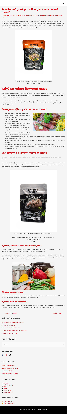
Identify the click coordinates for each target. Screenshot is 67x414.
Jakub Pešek (43, 409)
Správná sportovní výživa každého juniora (12, 322)
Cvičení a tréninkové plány (8, 365)
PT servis (32, 409)
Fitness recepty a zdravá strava (11, 15)
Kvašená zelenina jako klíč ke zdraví (11, 327)
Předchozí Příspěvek (10, 313)
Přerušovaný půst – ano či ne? (9, 333)
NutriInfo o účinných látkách (38, 15)
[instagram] (7, 355)
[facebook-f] (3, 355)
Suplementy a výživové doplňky (54, 15)
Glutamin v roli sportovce (8, 325)
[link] (11, 355)
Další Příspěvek (58, 313)
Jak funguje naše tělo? (25, 15)
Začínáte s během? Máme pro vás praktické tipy (14, 330)
